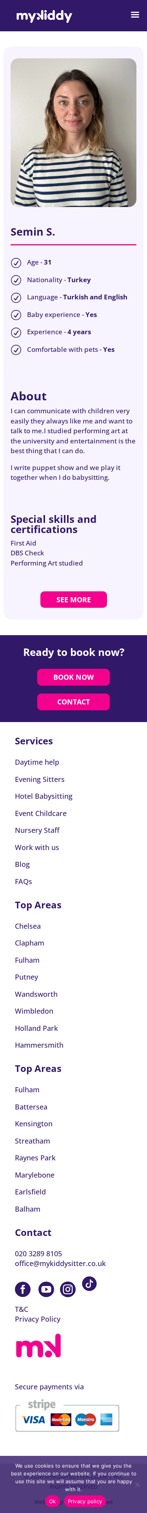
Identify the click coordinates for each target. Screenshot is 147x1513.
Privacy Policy (37, 1319)
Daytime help (37, 762)
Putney (26, 977)
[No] (137, 1484)
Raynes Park (35, 1157)
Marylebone (34, 1175)
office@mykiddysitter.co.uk (60, 1263)
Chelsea (28, 926)
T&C (21, 1309)
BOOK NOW (73, 677)
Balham (27, 1209)
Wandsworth (36, 994)
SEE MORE (73, 599)
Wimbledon (34, 1011)
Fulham (27, 960)
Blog (22, 864)
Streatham (32, 1141)
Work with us (37, 847)
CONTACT (73, 701)
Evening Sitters (40, 779)
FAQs (23, 881)
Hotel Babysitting (44, 796)
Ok (52, 1501)
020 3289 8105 (38, 1253)
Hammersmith (39, 1045)
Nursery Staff (37, 830)
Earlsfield (30, 1191)
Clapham (29, 942)
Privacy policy (85, 1501)
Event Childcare (41, 813)
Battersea (31, 1106)
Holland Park (36, 1028)
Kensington (34, 1123)
